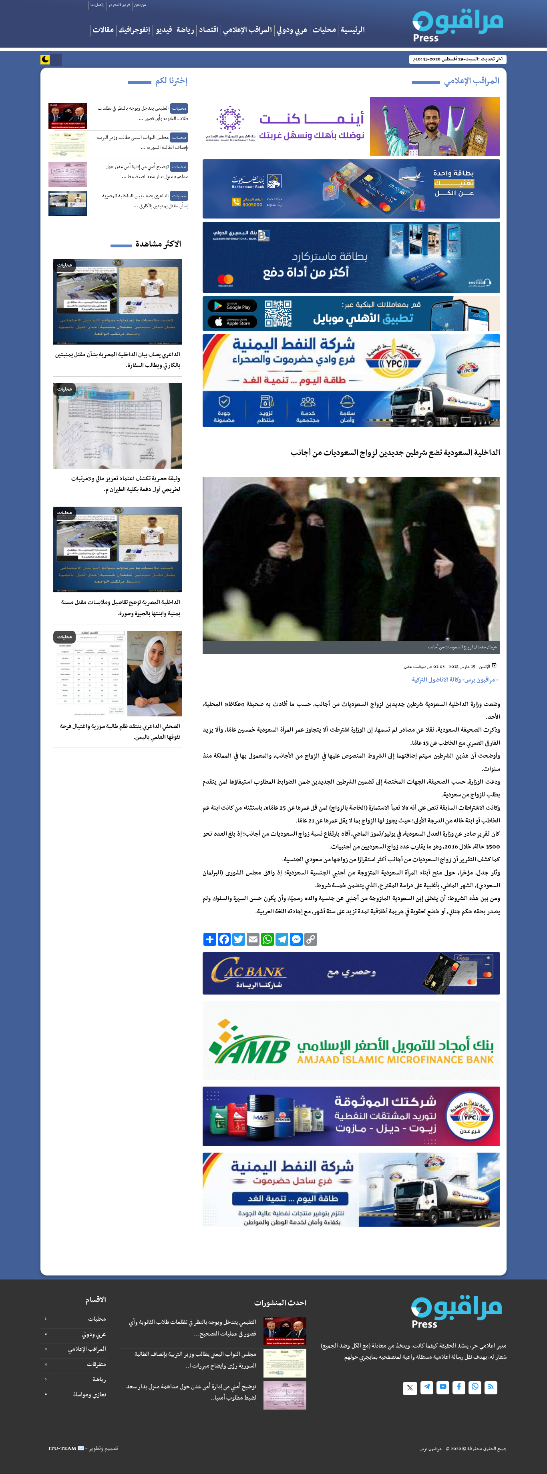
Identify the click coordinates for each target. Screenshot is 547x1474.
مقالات (103, 30)
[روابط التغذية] (491, 1387)
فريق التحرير (119, 5)
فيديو (163, 30)
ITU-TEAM (62, 1448)
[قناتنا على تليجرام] (426, 1387)
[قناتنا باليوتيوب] (442, 1387)
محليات (324, 30)
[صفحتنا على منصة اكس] (410, 1388)
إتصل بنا (97, 5)
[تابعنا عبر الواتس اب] (475, 1387)
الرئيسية (353, 30)
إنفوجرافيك (134, 30)
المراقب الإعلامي (247, 30)
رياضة (185, 30)
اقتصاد (208, 30)
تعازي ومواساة (89, 1395)
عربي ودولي (292, 30)
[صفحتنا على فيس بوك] (458, 1387)
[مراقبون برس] (455, 22)
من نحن (140, 5)
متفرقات (96, 1364)
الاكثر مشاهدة (158, 244)
